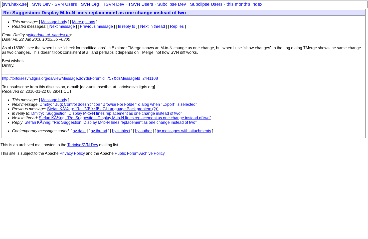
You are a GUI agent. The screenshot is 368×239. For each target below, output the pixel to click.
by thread (99, 131)
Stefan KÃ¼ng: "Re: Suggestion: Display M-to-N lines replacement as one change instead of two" (125, 118)
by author (143, 131)
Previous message (96, 26)
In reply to (126, 26)
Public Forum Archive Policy (139, 153)
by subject (121, 131)
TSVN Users (140, 4)
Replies (177, 26)
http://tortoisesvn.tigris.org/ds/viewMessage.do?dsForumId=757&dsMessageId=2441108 (80, 78)
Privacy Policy (72, 153)
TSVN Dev (113, 4)
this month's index (244, 4)
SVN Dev (41, 4)
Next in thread (152, 26)
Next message (62, 26)
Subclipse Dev (171, 4)
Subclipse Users (206, 4)
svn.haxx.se (15, 4)
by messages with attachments (184, 131)
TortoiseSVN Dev (82, 145)
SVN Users (66, 4)
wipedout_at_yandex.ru (49, 35)
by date (79, 131)
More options (83, 22)
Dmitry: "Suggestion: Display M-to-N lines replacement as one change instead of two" (106, 113)
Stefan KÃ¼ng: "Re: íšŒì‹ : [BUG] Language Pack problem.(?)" (102, 109)
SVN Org (90, 4)
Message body (54, 22)
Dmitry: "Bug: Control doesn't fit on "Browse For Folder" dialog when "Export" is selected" (118, 104)
